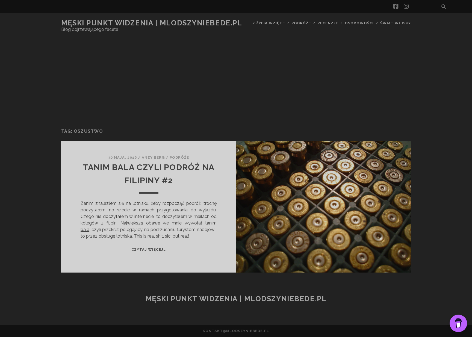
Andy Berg (153, 157)
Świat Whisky (395, 23)
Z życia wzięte (268, 23)
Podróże (301, 23)
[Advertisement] (236, 80)
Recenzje (327, 23)
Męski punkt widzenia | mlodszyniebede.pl (151, 23)
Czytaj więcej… (148, 249)
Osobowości (359, 23)
